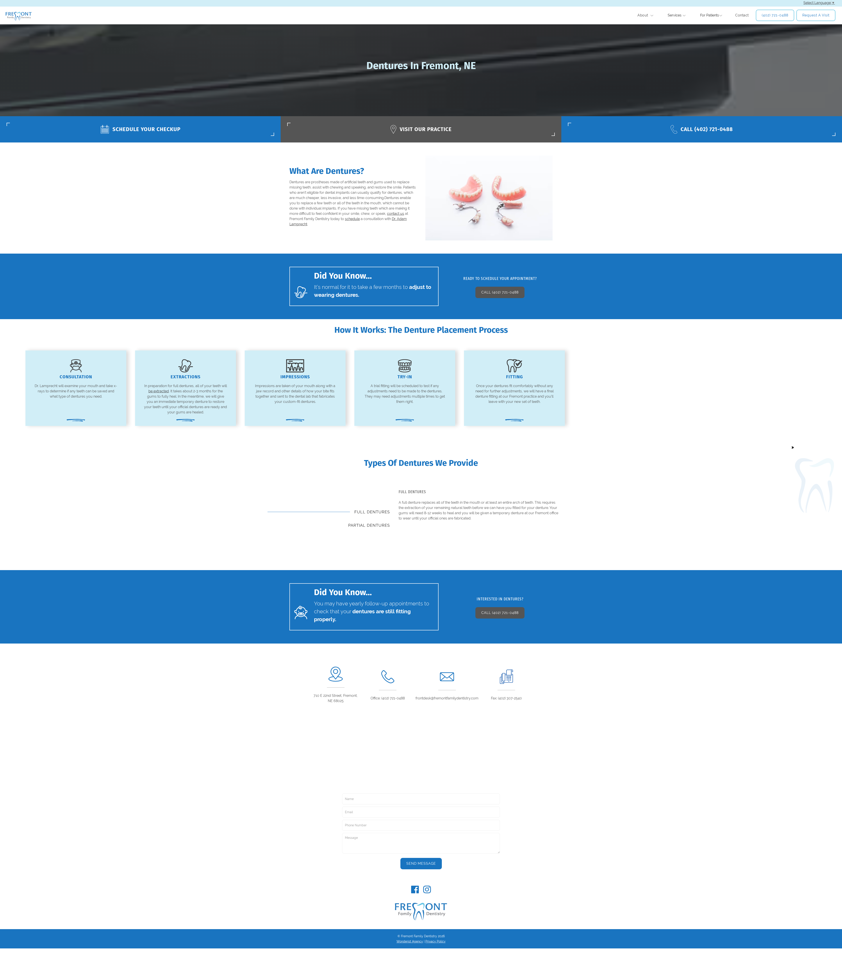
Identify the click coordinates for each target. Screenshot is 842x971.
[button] (645, 15)
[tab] (329, 512)
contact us (395, 214)
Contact (742, 15)
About (642, 15)
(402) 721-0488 (775, 15)
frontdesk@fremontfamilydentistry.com (447, 698)
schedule (352, 219)
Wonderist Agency (409, 941)
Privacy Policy (435, 941)
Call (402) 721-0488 (500, 292)
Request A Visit (816, 15)
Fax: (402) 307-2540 (506, 698)
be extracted (158, 391)
